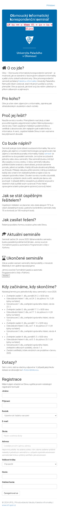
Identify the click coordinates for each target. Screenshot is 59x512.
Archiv (6, 276)
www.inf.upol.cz (9, 505)
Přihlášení (51, 5)
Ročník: (5, 411)
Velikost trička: (9, 460)
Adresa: (5, 441)
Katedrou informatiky (27, 81)
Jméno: (5, 391)
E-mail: (5, 421)
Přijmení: (6, 401)
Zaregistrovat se (11, 493)
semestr (47, 154)
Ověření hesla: (8, 482)
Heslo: (5, 472)
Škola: (5, 431)
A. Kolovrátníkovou (30, 370)
